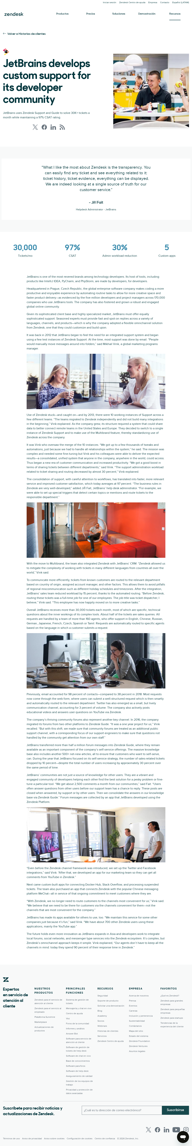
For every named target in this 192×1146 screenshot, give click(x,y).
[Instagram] (186, 1130)
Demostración (146, 14)
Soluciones (118, 14)
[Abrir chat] (183, 1137)
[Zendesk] (6, 985)
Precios (90, 14)
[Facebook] (157, 1130)
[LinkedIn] (167, 1130)
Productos (62, 14)
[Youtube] (176, 1130)
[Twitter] (149, 1130)
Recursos (175, 14)
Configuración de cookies (79, 1138)
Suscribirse (175, 1110)
